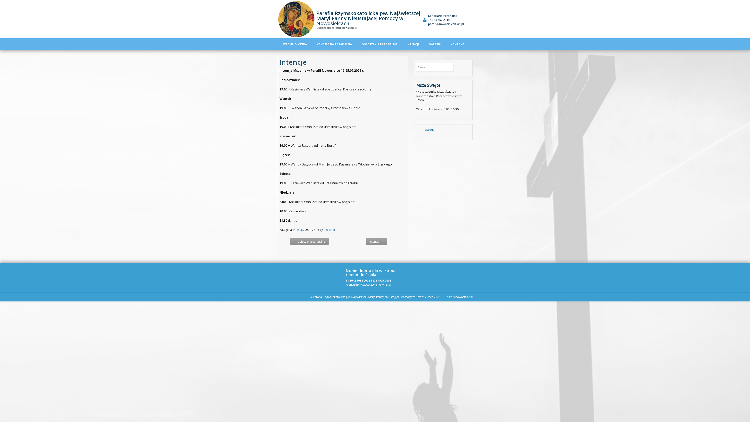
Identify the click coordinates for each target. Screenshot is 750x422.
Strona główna (294, 44)
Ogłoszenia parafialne (379, 44)
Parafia (435, 44)
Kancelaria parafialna (334, 44)
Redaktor (329, 230)
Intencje (413, 44)
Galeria (429, 129)
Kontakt (457, 44)
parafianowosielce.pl (460, 297)
